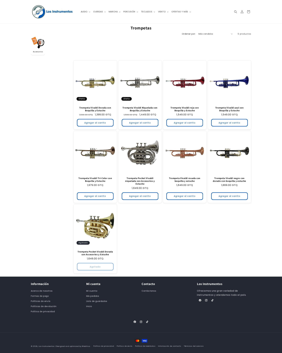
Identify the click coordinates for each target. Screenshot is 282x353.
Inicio (89, 306)
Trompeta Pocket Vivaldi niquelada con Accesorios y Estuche (140, 181)
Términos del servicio (194, 346)
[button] (85, 12)
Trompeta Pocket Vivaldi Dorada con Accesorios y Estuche (95, 253)
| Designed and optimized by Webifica (72, 346)
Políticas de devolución (44, 306)
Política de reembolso (145, 346)
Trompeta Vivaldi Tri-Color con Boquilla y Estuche (95, 179)
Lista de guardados (96, 301)
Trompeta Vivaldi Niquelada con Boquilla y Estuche (139, 109)
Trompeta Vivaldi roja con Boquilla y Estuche (185, 109)
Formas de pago (40, 296)
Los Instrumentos (46, 346)
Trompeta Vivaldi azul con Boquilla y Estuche (229, 109)
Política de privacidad (43, 311)
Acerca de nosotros (42, 290)
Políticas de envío (41, 301)
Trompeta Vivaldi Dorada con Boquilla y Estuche (95, 109)
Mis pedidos (92, 296)
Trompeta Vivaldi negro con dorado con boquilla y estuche (229, 179)
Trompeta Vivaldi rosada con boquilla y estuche (184, 179)
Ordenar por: (188, 33)
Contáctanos (149, 290)
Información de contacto (169, 346)
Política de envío (124, 346)
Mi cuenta (91, 290)
